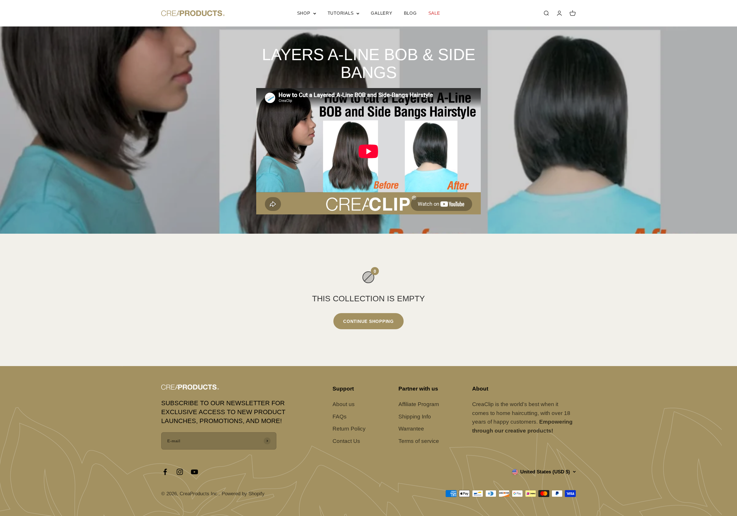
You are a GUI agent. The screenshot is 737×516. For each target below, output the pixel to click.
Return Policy (349, 429)
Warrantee (411, 429)
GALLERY (381, 13)
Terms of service (418, 441)
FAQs (340, 417)
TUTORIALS (341, 13)
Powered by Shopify (243, 493)
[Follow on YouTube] (194, 472)
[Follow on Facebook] (165, 472)
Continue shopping (368, 321)
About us (344, 404)
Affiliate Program (418, 404)
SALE (434, 13)
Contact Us (346, 441)
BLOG (410, 13)
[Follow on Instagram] (180, 472)
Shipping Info (414, 417)
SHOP (303, 13)
